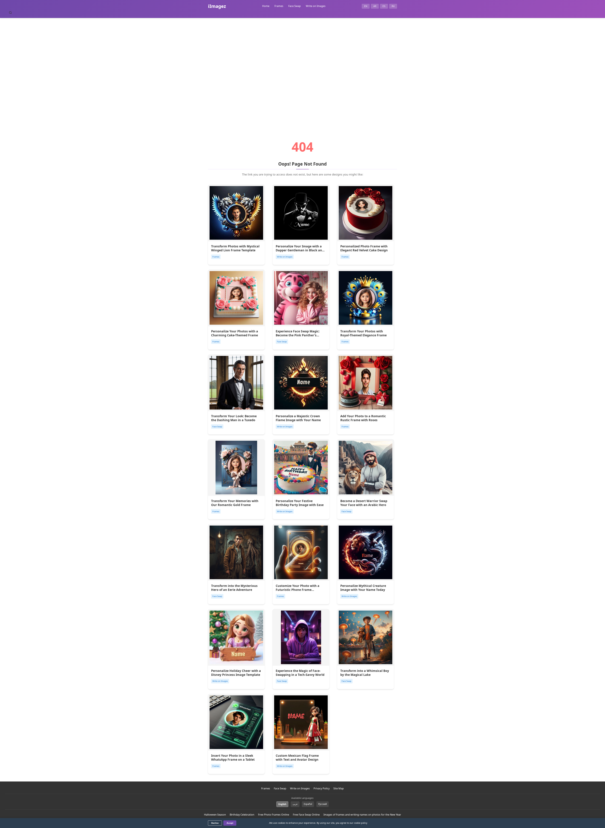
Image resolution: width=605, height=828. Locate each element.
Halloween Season (215, 814)
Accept (230, 823)
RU (393, 6)
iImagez (217, 6)
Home (265, 6)
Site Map (338, 788)
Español (308, 803)
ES (384, 6)
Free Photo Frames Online (273, 814)
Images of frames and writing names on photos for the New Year (362, 814)
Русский (322, 803)
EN (365, 6)
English (282, 804)
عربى (295, 803)
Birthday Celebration (242, 814)
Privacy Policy (322, 788)
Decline (215, 823)
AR (374, 6)
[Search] (10, 12)
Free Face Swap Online (306, 814)
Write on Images (316, 6)
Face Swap (294, 6)
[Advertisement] (302, 70)
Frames (278, 6)
